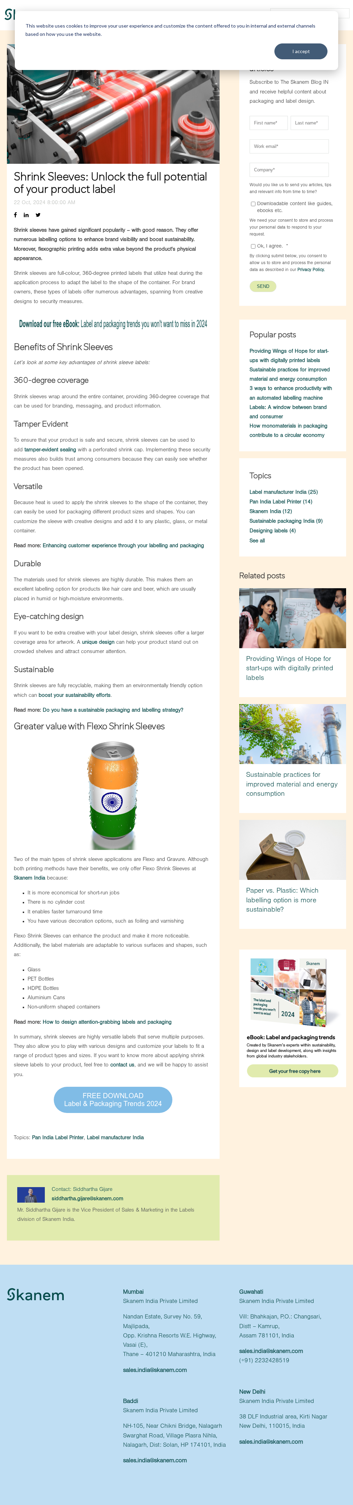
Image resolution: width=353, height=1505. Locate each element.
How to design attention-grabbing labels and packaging (107, 1022)
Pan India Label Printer (58, 1138)
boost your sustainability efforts (75, 696)
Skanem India (29, 878)
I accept (301, 51)
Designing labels (273, 531)
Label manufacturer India (115, 1138)
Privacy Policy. (311, 270)
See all (257, 541)
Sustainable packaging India (286, 521)
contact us (122, 1065)
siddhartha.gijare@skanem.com (87, 1199)
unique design (98, 642)
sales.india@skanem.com (155, 1371)
